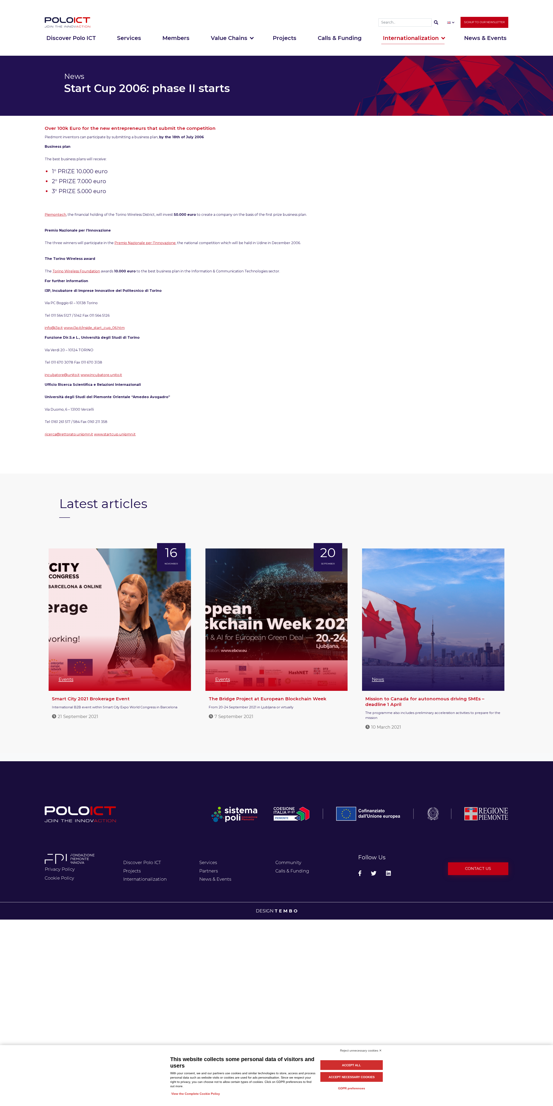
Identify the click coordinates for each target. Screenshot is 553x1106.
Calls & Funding (340, 38)
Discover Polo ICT (71, 38)
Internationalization (411, 38)
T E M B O (286, 911)
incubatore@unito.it (62, 375)
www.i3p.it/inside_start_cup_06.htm (94, 328)
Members (175, 38)
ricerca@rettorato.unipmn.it (69, 434)
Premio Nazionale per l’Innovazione (145, 243)
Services (129, 38)
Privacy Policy (60, 869)
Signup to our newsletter (484, 22)
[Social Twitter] (374, 873)
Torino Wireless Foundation (76, 271)
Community (288, 862)
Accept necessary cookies (352, 1077)
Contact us (478, 868)
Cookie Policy (59, 878)
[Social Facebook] (360, 873)
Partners (208, 871)
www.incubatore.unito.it (101, 375)
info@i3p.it (54, 328)
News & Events (485, 38)
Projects (284, 38)
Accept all (351, 1065)
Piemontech (55, 215)
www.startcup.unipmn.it (115, 434)
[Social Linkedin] (388, 873)
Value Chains (229, 38)
